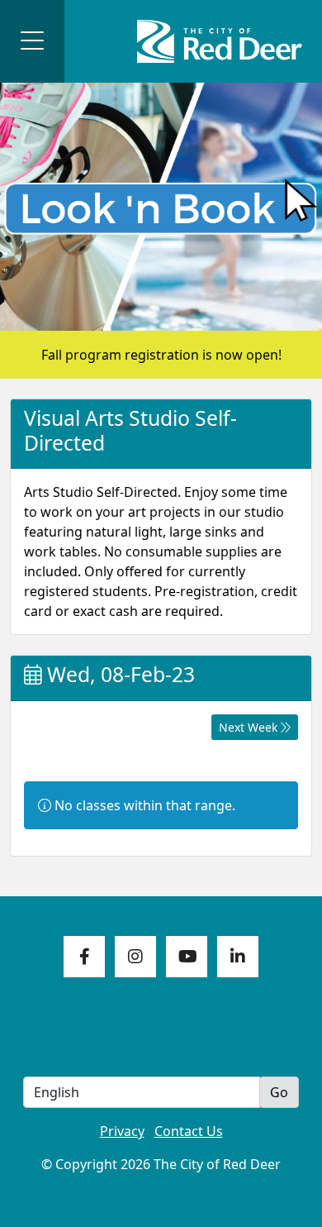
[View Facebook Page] (84, 956)
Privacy (122, 1131)
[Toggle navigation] (32, 41)
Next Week (250, 727)
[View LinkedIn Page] (237, 956)
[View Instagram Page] (135, 956)
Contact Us (188, 1131)
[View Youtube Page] (186, 956)
